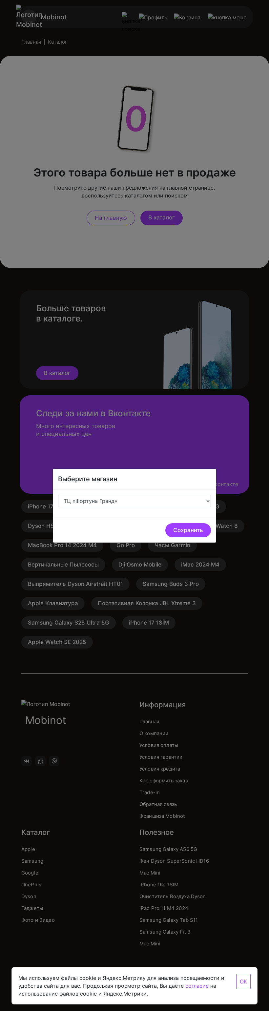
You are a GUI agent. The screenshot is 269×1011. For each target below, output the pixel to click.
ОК (243, 981)
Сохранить (188, 530)
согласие (197, 985)
